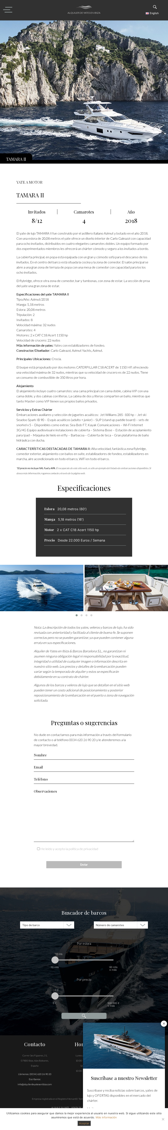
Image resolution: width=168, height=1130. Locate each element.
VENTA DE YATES (80, 1107)
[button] (76, 615)
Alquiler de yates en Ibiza (84, 12)
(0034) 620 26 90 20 (40, 1074)
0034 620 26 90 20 (82, 740)
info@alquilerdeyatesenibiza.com (35, 1084)
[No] (163, 1119)
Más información (106, 1117)
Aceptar (84, 1123)
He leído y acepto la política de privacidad (69, 849)
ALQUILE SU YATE (60, 1107)
